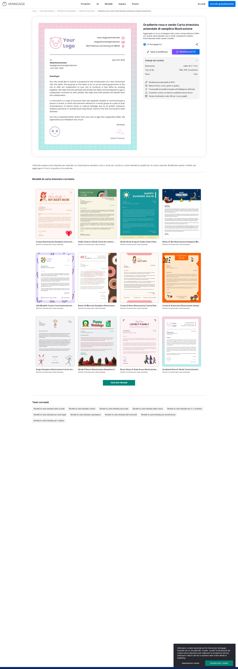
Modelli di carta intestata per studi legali (50, 415)
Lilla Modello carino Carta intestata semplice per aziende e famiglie (55, 306)
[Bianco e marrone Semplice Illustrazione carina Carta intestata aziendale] (97, 278)
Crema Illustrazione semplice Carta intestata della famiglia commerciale (55, 242)
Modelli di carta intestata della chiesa (148, 409)
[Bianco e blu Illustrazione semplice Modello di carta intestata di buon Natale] (181, 214)
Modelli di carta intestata (67, 11)
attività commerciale (86, 11)
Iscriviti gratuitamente (222, 4)
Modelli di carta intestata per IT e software (184, 409)
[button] (157, 52)
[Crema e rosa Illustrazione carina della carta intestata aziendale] (139, 278)
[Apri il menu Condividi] (197, 44)
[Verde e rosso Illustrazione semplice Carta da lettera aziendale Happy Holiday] (97, 341)
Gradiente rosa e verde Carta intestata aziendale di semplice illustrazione (181, 369)
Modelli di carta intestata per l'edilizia (49, 421)
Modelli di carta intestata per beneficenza (158, 415)
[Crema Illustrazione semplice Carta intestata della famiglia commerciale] (55, 214)
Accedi (201, 4)
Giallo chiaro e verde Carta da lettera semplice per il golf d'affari (97, 242)
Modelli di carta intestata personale (114, 409)
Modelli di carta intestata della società (49, 409)
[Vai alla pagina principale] (13, 4)
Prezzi (135, 4)
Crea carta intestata (47, 11)
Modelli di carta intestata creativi (82, 409)
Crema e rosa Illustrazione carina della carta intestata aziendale (139, 306)
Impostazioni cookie (190, 663)
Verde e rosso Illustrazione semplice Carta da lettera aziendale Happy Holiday (97, 369)
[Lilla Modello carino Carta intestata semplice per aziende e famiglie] (55, 278)
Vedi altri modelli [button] (119, 382)
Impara (122, 4)
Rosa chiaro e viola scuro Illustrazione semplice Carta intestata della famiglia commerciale (139, 369)
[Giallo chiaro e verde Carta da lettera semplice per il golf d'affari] (97, 214)
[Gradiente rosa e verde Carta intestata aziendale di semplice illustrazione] (181, 341)
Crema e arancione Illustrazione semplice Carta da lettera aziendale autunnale (181, 306)
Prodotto (85, 4)
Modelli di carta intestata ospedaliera (86, 415)
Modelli (108, 4)
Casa (34, 11)
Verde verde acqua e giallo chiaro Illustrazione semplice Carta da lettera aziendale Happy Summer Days (139, 242)
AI (98, 4)
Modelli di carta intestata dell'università (121, 415)
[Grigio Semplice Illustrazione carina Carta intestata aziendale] (55, 341)
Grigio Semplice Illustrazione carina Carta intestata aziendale (55, 369)
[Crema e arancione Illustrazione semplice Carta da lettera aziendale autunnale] (181, 278)
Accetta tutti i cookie (219, 663)
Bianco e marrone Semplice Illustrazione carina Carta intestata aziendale (97, 306)
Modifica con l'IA (188, 52)
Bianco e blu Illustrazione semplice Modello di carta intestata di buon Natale (181, 242)
